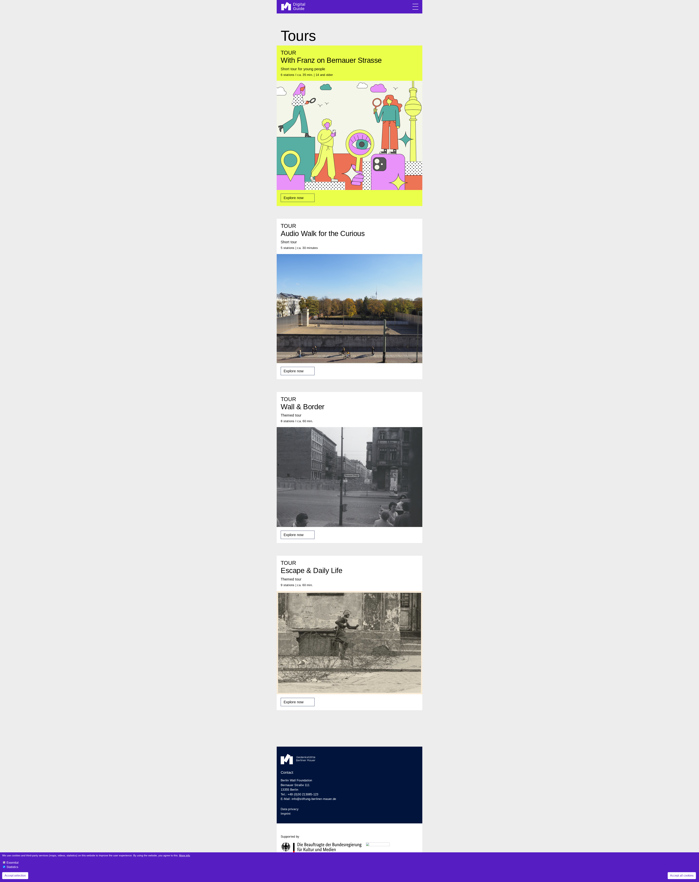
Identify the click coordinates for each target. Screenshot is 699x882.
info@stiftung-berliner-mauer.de (314, 799)
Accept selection (15, 875)
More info (184, 855)
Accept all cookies (682, 875)
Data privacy (290, 809)
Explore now (293, 198)
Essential (13, 862)
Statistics (12, 867)
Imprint (286, 813)
